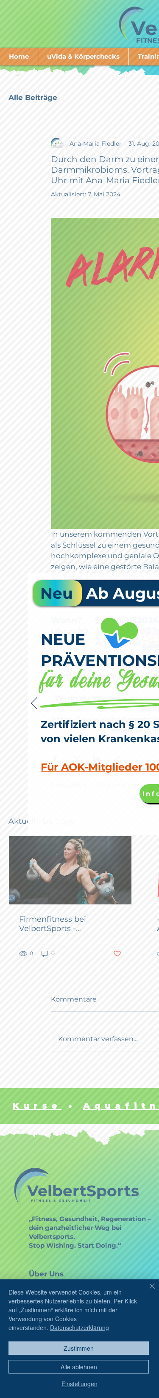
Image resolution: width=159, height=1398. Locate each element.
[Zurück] (34, 704)
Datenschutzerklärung (79, 1327)
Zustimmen (79, 1348)
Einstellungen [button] (79, 1383)
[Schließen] (147, 1291)
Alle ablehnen (79, 1367)
